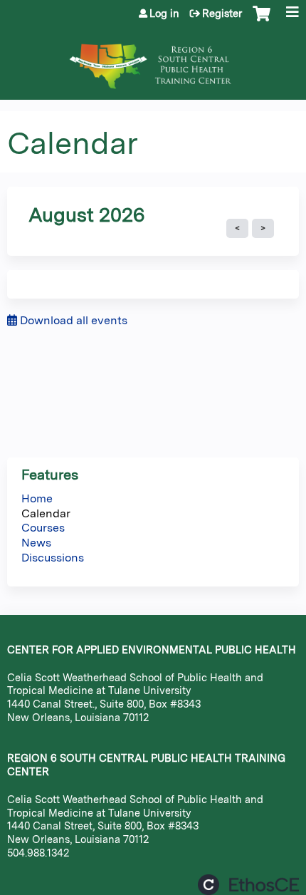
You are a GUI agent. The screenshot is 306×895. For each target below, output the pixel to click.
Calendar (45, 513)
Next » (263, 229)
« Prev (237, 229)
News (36, 542)
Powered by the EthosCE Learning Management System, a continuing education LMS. (248, 884)
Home (37, 498)
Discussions (52, 557)
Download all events (72, 320)
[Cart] (261, 21)
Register (222, 14)
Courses (43, 527)
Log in (164, 14)
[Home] (153, 59)
